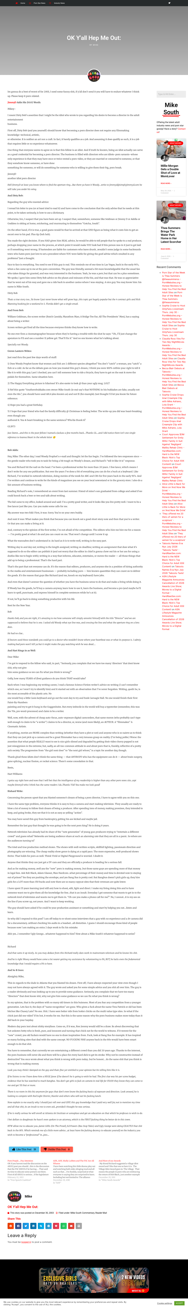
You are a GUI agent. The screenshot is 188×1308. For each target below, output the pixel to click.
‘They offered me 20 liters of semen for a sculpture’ (174, 536)
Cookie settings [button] (164, 1303)
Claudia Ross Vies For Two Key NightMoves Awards (174, 361)
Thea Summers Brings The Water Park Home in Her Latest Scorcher (171, 235)
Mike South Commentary (82, 1213)
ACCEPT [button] (179, 1303)
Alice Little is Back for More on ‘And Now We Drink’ (174, 507)
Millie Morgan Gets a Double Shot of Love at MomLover (170, 171)
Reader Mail (101, 1213)
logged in (26, 1242)
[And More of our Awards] (121, 1170)
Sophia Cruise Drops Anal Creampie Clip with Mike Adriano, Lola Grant (173, 424)
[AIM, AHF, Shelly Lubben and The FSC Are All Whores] (76, 1171)
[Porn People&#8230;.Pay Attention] (30, 1170)
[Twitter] (169, 3)
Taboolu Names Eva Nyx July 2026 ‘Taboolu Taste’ (173, 569)
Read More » (166, 183)
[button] (11, 1226)
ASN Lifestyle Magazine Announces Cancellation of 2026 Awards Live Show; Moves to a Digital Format (173, 619)
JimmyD (12, 102)
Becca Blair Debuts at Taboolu (173, 388)
